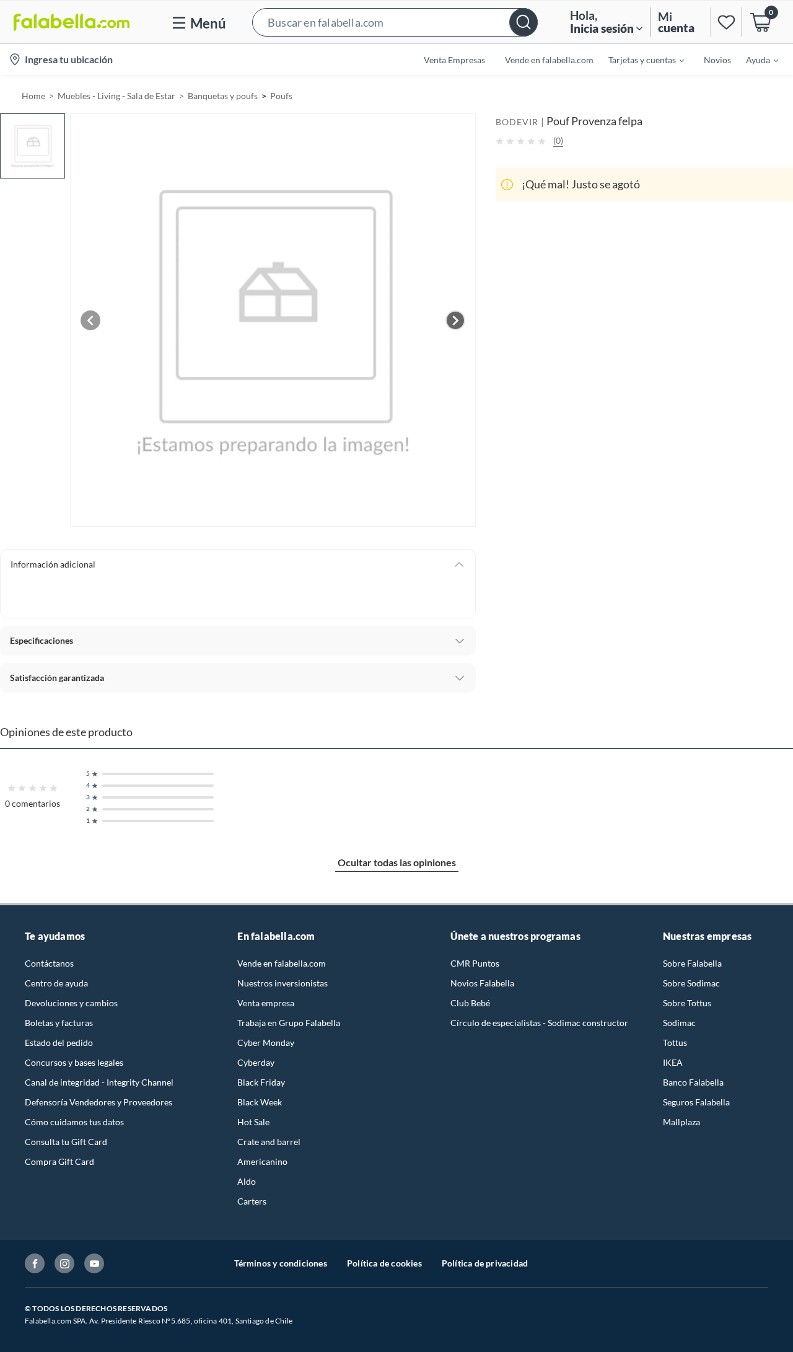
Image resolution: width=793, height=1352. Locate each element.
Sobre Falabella (692, 963)
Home (33, 95)
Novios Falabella (482, 983)
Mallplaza (681, 1122)
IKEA (673, 1062)
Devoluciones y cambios (71, 1003)
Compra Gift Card (59, 1161)
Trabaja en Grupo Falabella (288, 1022)
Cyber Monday (265, 1042)
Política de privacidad (485, 1263)
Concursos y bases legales (74, 1062)
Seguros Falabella (696, 1102)
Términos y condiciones (280, 1263)
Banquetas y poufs (223, 95)
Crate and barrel (268, 1141)
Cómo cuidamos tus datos (74, 1122)
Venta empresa (265, 1003)
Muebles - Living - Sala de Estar (116, 95)
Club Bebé (470, 1003)
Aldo (246, 1181)
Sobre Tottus (687, 1003)
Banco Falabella (693, 1082)
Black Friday (261, 1082)
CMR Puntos (474, 963)
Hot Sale (253, 1122)
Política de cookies (384, 1263)
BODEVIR (517, 121)
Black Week (259, 1102)
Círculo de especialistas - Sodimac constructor (539, 1022)
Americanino (262, 1161)
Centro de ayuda (56, 983)
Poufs (281, 95)
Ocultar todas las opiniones (397, 862)
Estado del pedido (59, 1042)
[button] (395, 22)
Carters (251, 1201)
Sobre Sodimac (691, 983)
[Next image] (455, 320)
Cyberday (255, 1062)
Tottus (675, 1042)
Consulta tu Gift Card (66, 1141)
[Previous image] (90, 320)
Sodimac (679, 1022)
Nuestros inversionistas (282, 983)
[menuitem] (639, 59)
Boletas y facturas (59, 1022)
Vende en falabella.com (281, 963)
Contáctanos (49, 963)
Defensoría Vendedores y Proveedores (98, 1102)
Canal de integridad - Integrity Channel (99, 1082)
